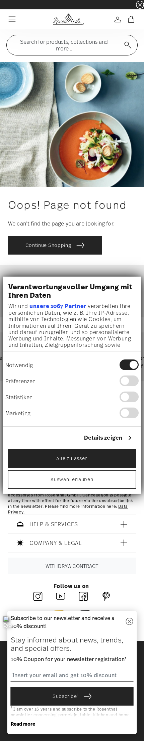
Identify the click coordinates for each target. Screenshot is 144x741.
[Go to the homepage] (68, 19)
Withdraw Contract (72, 566)
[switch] (129, 381)
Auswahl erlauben (72, 479)
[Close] (130, 621)
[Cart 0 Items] (131, 19)
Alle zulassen (72, 458)
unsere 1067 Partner (57, 306)
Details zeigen (103, 438)
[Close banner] (140, 5)
